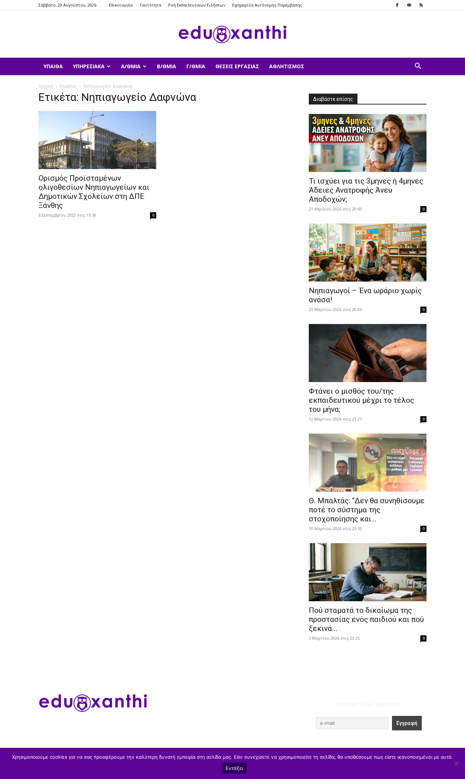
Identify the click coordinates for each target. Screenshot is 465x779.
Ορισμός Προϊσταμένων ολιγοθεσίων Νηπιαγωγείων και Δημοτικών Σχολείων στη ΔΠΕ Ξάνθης (94, 192)
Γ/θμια (195, 66)
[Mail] (409, 5)
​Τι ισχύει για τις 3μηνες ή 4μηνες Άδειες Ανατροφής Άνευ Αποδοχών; (366, 190)
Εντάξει (234, 768)
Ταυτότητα (150, 5)
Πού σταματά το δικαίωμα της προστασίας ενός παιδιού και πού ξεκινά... (366, 619)
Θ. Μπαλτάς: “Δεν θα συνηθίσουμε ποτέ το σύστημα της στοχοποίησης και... (367, 509)
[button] (417, 66)
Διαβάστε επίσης (333, 99)
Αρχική (46, 86)
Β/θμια (166, 66)
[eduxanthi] (232, 34)
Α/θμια (131, 66)
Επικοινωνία (121, 5)
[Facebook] (397, 5)
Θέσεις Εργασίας (237, 66)
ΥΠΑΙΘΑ (53, 66)
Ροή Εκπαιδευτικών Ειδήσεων (196, 5)
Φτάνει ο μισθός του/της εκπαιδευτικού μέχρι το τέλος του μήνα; (361, 400)
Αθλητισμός (286, 66)
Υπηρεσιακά (89, 66)
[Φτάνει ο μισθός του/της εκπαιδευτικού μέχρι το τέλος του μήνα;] (367, 353)
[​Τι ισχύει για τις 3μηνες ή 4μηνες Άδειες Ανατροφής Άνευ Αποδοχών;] (367, 143)
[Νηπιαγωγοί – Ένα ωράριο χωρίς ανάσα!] (367, 253)
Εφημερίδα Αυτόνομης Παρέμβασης (267, 5)
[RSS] (421, 5)
